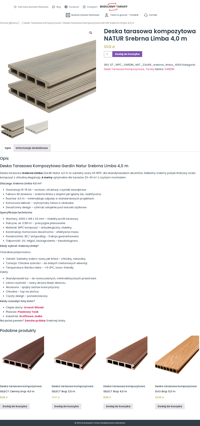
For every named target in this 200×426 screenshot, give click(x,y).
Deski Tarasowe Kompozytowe (42, 23)
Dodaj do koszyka (127, 54)
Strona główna (9, 23)
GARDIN (169, 69)
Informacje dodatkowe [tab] (32, 148)
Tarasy (149, 69)
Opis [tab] (8, 148)
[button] (90, 32)
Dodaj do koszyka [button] (15, 406)
